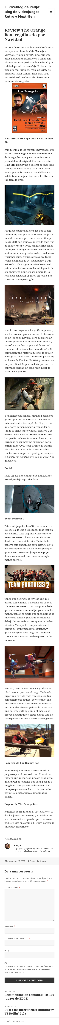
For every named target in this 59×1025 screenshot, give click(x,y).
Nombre (10, 926)
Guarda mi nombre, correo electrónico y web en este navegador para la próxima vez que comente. (29, 969)
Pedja (32, 861)
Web (7, 950)
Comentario (12, 887)
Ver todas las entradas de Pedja (33, 851)
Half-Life (18, 533)
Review (43, 861)
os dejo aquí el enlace (25, 479)
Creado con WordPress (15, 1021)
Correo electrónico (17, 938)
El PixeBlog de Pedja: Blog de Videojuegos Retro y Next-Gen (22, 12)
